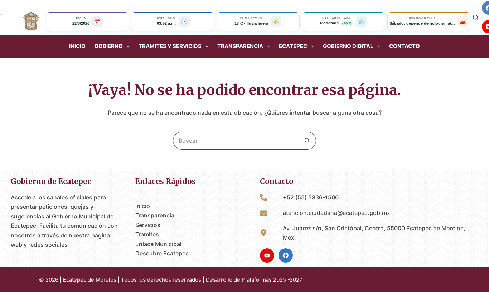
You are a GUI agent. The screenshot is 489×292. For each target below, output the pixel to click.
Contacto (404, 46)
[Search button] (307, 141)
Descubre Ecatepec (162, 253)
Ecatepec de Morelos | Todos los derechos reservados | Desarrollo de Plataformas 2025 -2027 (182, 279)
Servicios (147, 225)
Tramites (147, 234)
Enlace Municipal (158, 244)
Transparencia (154, 215)
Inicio (77, 46)
